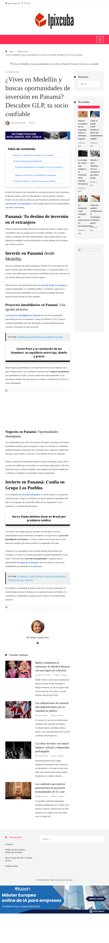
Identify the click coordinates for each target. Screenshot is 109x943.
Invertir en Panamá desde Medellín (27, 161)
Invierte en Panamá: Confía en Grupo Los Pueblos (34, 181)
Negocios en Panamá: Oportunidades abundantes (35, 175)
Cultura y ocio (12, 72)
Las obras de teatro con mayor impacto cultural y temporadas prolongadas (52, 747)
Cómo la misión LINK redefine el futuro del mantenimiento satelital (96, 130)
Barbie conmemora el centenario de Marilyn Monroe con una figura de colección (52, 666)
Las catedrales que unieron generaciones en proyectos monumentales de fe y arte (50, 787)
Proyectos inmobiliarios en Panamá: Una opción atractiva (39, 167)
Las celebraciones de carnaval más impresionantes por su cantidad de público (51, 706)
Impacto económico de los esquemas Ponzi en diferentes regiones (82, 130)
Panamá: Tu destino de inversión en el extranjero (33, 155)
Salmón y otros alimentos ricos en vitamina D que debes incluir (95, 169)
